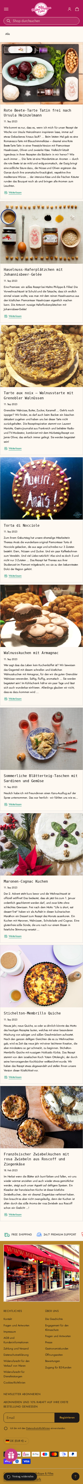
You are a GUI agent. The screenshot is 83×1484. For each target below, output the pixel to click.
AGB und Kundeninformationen (16, 1340)
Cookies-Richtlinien (14, 1383)
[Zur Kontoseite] (69, 9)
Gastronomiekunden (57, 1349)
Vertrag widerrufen (22, 1476)
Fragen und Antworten (16, 1325)
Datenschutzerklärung (16, 1355)
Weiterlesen (15, 193)
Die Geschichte (54, 1319)
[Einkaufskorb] (76, 9)
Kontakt (8, 1319)
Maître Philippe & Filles (40, 1474)
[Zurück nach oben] (75, 1476)
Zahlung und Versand (16, 1349)
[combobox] (41, 20)
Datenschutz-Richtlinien (38, 1428)
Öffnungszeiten (54, 1355)
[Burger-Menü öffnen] (6, 9)
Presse (48, 1342)
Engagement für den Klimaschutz (57, 1327)
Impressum (10, 1332)
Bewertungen (52, 1361)
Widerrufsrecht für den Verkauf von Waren (17, 1363)
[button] (76, 9)
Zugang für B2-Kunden (58, 1368)
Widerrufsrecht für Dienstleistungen (14, 1374)
